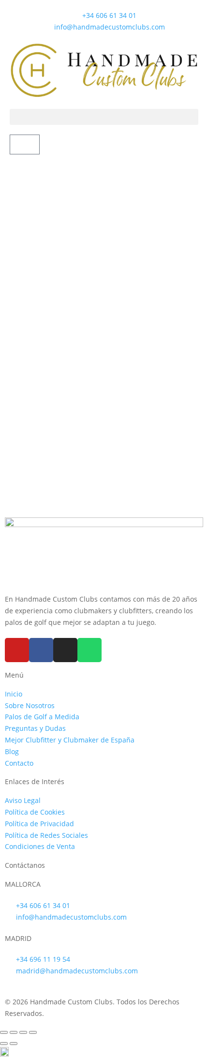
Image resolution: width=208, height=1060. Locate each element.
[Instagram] (65, 650)
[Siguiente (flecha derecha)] (13, 1043)
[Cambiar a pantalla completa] (13, 1032)
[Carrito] (25, 144)
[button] (104, 117)
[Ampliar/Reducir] (4, 1032)
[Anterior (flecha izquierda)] (4, 1043)
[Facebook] (41, 650)
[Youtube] (17, 650)
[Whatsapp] (89, 650)
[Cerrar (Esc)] (33, 1032)
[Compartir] (23, 1032)
